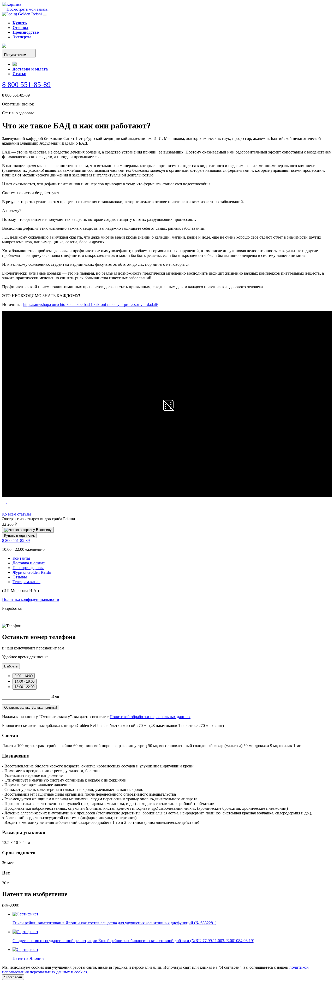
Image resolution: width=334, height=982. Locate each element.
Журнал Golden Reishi (32, 572)
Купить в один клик (19, 535)
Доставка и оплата (30, 69)
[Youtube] (4, 46)
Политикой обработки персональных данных (150, 716)
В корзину (43, 530)
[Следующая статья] (8, 502)
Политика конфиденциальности (30, 599)
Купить (20, 23)
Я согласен (13, 977)
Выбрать (11, 666)
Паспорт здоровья (28, 567)
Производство (26, 32)
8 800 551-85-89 (26, 84)
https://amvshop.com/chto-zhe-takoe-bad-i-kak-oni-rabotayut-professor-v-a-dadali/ (90, 304)
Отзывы (20, 27)
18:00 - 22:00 (24, 687)
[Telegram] (15, 64)
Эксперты (22, 37)
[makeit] (28, 621)
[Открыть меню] (45, 15)
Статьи (19, 74)
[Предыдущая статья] (4, 502)
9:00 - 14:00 (24, 676)
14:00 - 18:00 (24, 681)
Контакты (21, 558)
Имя (55, 696)
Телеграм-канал (26, 581)
